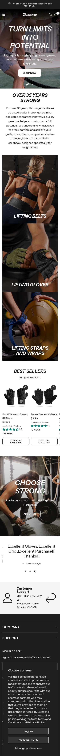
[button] (29, 73)
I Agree (28, 731)
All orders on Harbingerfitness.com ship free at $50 (32, 4)
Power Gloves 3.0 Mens (44, 414)
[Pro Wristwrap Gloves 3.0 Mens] (15, 397)
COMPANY (11, 627)
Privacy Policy (36, 722)
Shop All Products (30, 377)
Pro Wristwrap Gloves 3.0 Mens (15, 416)
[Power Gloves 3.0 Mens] (44, 397)
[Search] (50, 14)
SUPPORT (10, 638)
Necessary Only (28, 739)
